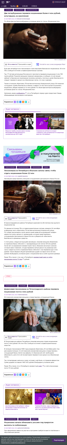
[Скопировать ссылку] (29, 102)
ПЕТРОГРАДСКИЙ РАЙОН (36, 285)
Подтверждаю (59, 440)
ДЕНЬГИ (35, 419)
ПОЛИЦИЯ (8, 9)
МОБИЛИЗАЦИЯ (24, 419)
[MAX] (15, 102)
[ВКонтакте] (20, 102)
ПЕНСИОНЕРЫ (19, 9)
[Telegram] (18, 102)
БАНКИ (46, 167)
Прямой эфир (60, 2)
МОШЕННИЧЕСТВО (32, 9)
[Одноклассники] (23, 102)
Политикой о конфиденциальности (13, 442)
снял (40, 366)
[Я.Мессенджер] (26, 102)
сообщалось (20, 93)
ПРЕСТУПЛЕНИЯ (10, 167)
